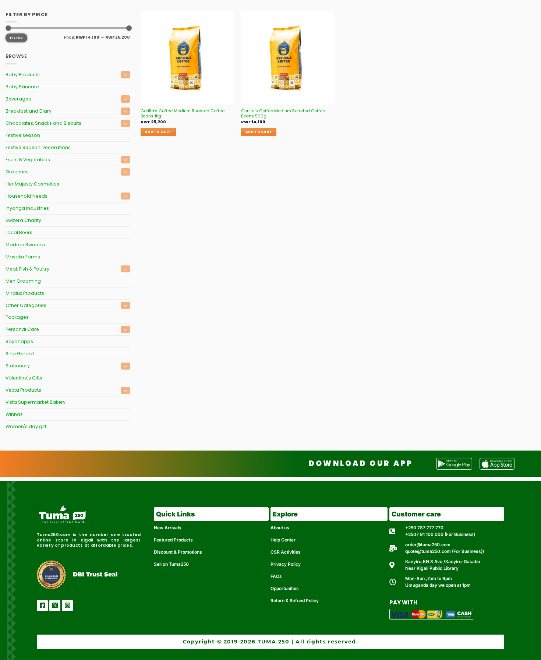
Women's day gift (26, 426)
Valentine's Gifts (24, 378)
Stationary (18, 366)
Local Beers (19, 232)
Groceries (17, 172)
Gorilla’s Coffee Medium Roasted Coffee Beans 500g (283, 113)
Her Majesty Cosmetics (32, 184)
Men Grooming (23, 281)
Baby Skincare (22, 87)
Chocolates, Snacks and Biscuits (43, 123)
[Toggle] (125, 74)
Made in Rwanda (25, 244)
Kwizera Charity (23, 220)
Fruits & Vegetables (28, 159)
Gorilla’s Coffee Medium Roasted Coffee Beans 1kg (182, 113)
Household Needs (26, 196)
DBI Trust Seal (95, 574)
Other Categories (26, 305)
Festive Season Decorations (38, 147)
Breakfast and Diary (29, 111)
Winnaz (14, 414)
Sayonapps (19, 341)
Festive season (23, 135)
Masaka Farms (23, 257)
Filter (16, 37)
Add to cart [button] (158, 132)
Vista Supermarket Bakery (36, 402)
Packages (17, 317)
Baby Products (23, 74)
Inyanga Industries (27, 208)
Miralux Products (25, 293)
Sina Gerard (20, 353)
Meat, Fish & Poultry (27, 269)
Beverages (18, 99)
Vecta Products (23, 390)
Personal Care (22, 329)
